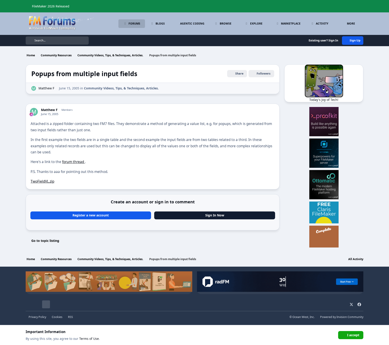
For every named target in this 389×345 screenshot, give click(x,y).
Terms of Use (89, 338)
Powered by (341, 317)
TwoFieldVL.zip (42, 181)
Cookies (57, 317)
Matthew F (46, 88)
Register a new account (90, 215)
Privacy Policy (37, 317)
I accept (353, 335)
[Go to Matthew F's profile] (33, 88)
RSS (70, 317)
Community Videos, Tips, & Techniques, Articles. (121, 88)
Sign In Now (214, 215)
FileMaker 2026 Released (50, 6)
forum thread (73, 161)
